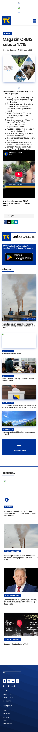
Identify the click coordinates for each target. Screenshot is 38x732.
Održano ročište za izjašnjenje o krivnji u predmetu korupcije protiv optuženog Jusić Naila (20, 602)
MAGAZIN (6, 714)
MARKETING (7, 694)
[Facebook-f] (4, 681)
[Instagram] (9, 681)
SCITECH (6, 717)
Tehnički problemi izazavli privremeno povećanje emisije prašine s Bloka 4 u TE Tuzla (18, 326)
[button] (34, 21)
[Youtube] (13, 681)
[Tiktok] (17, 681)
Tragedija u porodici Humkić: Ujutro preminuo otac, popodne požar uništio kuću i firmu (19, 513)
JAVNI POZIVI (8, 697)
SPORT (5, 720)
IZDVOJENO (7, 724)
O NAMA (6, 691)
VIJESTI (8, 33)
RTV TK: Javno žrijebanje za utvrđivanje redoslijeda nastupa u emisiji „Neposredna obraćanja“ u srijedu (19, 406)
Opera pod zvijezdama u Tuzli (11, 354)
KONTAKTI (7, 701)
